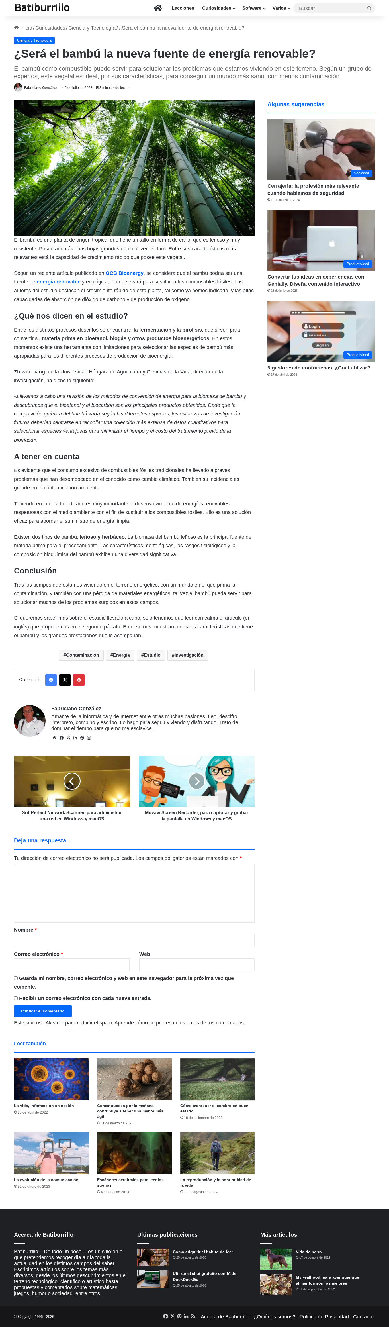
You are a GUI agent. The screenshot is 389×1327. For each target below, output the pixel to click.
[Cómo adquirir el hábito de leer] (153, 1257)
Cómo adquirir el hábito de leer (203, 1252)
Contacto (363, 1317)
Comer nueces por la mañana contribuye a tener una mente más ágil (130, 1111)
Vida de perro (309, 1252)
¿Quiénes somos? (274, 1317)
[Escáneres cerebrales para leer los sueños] (134, 1153)
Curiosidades (216, 8)
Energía (121, 655)
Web (144, 954)
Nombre (25, 930)
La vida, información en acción (44, 1105)
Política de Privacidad (324, 1317)
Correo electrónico (38, 954)
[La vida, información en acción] (51, 1079)
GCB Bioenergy (125, 273)
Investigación (189, 655)
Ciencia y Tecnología (92, 28)
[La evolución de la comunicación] (51, 1153)
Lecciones (183, 8)
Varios (279, 8)
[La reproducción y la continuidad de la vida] (217, 1153)
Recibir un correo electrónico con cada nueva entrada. (85, 998)
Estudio (152, 655)
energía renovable (59, 282)
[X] (68, 737)
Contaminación (82, 655)
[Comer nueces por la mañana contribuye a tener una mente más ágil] (134, 1079)
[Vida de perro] (276, 1259)
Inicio (25, 28)
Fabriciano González (40, 88)
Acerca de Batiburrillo (225, 1317)
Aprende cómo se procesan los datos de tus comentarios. (179, 1023)
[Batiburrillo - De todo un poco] (42, 8)
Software (251, 8)
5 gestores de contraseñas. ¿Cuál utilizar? (318, 368)
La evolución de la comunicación (46, 1179)
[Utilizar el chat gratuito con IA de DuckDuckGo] (153, 1279)
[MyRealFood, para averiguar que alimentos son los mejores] (276, 1284)
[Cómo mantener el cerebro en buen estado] (217, 1079)
